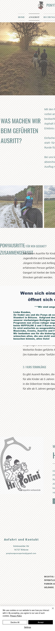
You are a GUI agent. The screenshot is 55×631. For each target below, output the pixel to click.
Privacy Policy (16, 615)
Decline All (15, 622)
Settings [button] (27, 627)
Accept (41, 622)
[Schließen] (51, 610)
